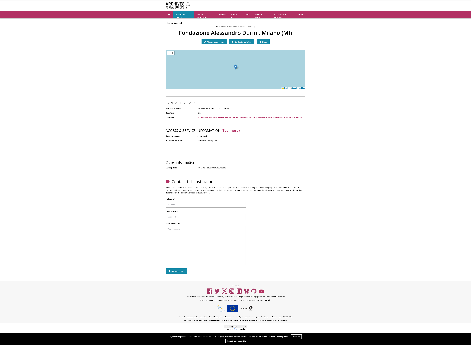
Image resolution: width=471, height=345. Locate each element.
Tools (247, 14)
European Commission (273, 317)
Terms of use (201, 320)
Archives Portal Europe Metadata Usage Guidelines (243, 320)
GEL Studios (282, 320)
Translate (242, 329)
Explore (222, 14)
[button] (235, 67)
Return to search (174, 23)
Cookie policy (281, 336)
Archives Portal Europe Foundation (215, 317)
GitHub (267, 300)
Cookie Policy (214, 320)
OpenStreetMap (298, 88)
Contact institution (243, 42)
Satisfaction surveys (280, 15)
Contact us (188, 320)
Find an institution (202, 15)
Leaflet (287, 88)
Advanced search (180, 15)
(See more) (231, 130)
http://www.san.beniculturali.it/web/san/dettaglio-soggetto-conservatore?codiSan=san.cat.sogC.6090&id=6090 (249, 117)
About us (234, 15)
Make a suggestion (215, 42)
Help (277, 296)
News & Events (258, 15)
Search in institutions (229, 27)
